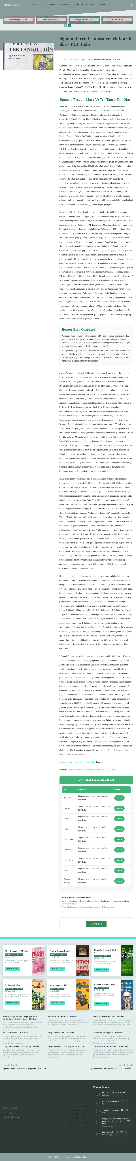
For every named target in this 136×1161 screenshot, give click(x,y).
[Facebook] (5, 1113)
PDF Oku (15, 1117)
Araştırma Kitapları (14, 988)
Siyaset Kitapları (102, 988)
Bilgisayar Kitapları (14, 954)
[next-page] (69, 25)
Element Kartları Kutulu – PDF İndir (63, 1017)
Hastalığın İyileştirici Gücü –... (84, 20)
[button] (131, 4)
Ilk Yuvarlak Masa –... (117, 20)
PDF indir (6, 1117)
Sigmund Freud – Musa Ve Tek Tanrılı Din (77, 762)
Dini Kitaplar (74, 60)
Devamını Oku (12, 968)
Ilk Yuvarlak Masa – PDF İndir (15, 1033)
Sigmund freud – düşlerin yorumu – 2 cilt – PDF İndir (111, 1069)
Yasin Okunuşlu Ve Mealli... (18, 20)
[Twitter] (11, 1113)
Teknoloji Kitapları (58, 954)
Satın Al (119, 798)
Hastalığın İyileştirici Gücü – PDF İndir (109, 1017)
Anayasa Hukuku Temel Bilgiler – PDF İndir (66, 1047)
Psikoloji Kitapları (102, 956)
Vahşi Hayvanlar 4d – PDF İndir (61, 1033)
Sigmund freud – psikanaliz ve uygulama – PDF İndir (93, 770)
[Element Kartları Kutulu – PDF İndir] (82, 960)
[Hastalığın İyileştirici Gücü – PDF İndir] (127, 960)
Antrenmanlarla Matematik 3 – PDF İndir (110, 1047)
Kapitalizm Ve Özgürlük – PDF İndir (108, 1033)
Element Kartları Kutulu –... (51, 20)
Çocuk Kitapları (56, 988)
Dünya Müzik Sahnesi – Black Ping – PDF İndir (22, 1047)
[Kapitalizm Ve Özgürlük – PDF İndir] (127, 994)
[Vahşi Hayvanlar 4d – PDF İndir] (82, 994)
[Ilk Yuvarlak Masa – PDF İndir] (38, 994)
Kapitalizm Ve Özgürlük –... (105, 984)
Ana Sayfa (63, 60)
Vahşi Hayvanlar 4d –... (59, 985)
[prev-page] (65, 25)
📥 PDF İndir (96, 924)
